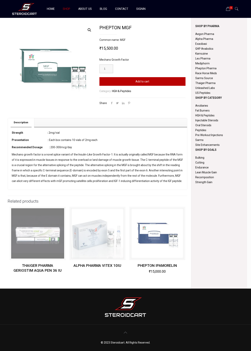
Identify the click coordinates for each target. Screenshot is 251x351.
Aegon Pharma (204, 34)
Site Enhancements (207, 144)
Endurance (202, 167)
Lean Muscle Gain (206, 172)
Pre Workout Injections (209, 135)
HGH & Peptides (121, 91)
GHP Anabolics (204, 48)
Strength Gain (203, 182)
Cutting (199, 162)
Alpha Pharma (204, 38)
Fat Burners (202, 110)
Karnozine (201, 53)
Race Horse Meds (206, 73)
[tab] (21, 122)
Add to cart (142, 81)
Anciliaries (201, 105)
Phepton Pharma (205, 68)
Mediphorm (202, 63)
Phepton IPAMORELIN (157, 265)
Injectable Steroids (206, 120)
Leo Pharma (202, 58)
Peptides (200, 130)
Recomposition (204, 177)
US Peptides (202, 92)
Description (21, 122)
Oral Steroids (203, 125)
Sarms (199, 140)
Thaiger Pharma (205, 83)
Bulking (199, 157)
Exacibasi (201, 43)
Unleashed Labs (205, 88)
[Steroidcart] (24, 9)
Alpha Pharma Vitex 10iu (97, 265)
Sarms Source (204, 78)
